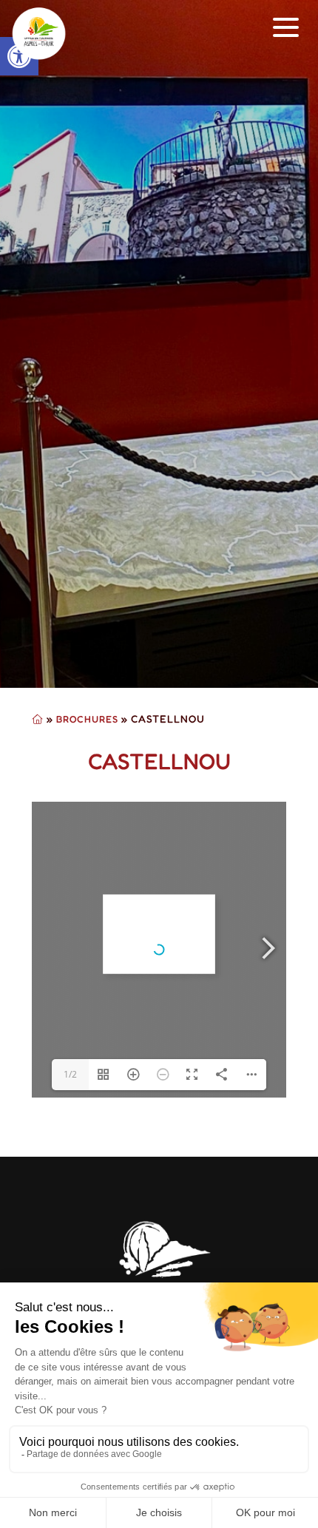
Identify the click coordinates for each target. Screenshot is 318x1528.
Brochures (87, 719)
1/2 (70, 1074)
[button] (286, 27)
